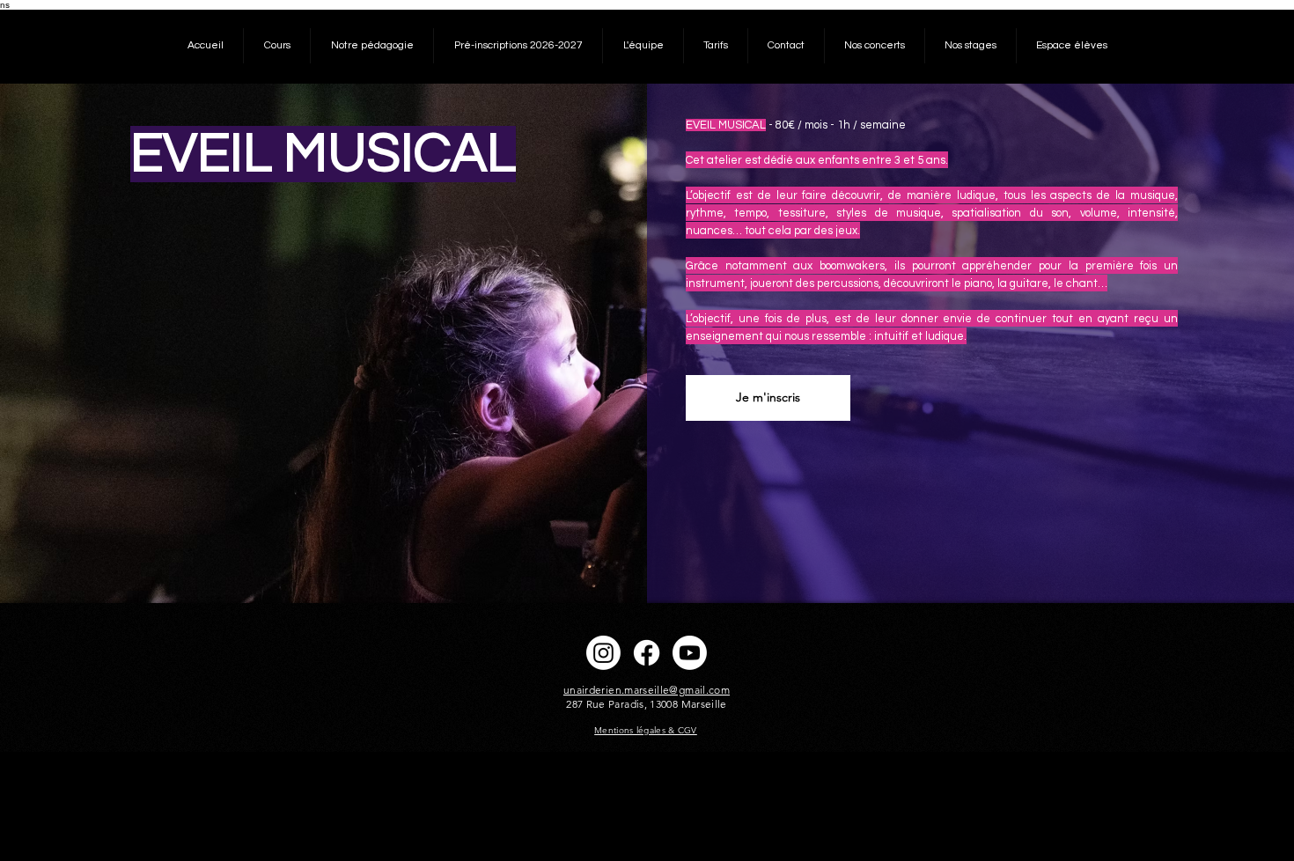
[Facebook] (646, 653)
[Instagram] (603, 653)
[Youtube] (690, 653)
